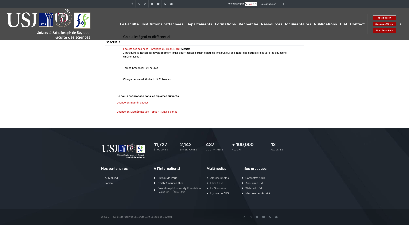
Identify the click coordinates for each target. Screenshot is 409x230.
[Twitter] (138, 4)
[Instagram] (145, 4)
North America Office (170, 183)
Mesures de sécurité (257, 193)
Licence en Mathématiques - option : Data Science (146, 111)
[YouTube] (158, 4)
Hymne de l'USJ (220, 193)
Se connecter (268, 4)
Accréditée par (236, 3)
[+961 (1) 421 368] (165, 4)
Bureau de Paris (167, 178)
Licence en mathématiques (132, 102)
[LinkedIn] (152, 4)
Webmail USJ (253, 188)
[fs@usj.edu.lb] (171, 4)
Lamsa (109, 183)
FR (283, 4)
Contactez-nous (255, 178)
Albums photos (219, 178)
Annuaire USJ (254, 183)
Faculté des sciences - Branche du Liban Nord (151, 48)
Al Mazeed (111, 178)
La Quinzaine (218, 188)
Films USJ (216, 183)
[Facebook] (132, 4)
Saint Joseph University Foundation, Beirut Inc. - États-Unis (180, 190)
